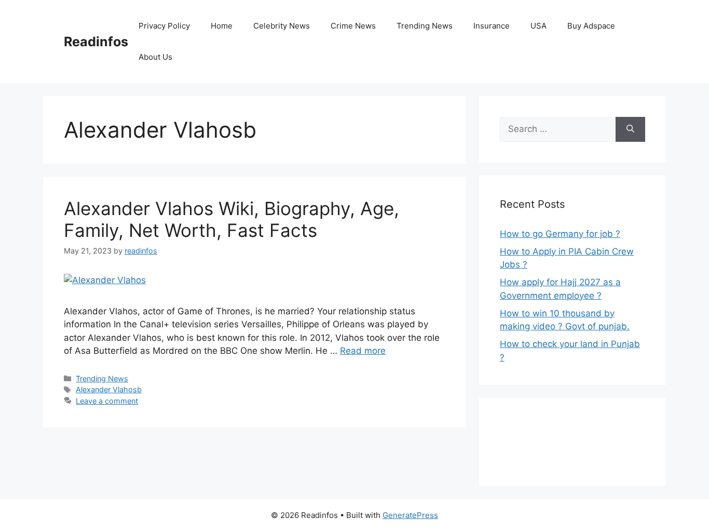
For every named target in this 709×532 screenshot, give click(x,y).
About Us (155, 57)
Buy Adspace (591, 26)
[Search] (630, 129)
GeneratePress (410, 515)
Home (222, 26)
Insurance (491, 26)
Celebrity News (281, 26)
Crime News (353, 26)
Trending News (425, 26)
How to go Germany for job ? (560, 234)
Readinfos (96, 41)
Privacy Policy (164, 26)
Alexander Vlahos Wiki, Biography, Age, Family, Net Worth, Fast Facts (231, 219)
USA (538, 26)
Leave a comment (107, 400)
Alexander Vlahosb (109, 389)
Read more (363, 350)
